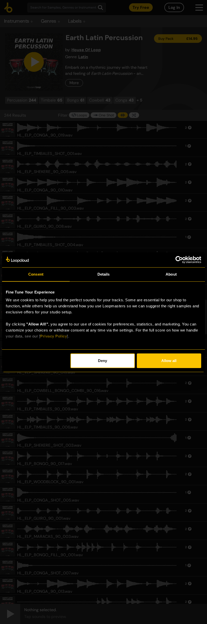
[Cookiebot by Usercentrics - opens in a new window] (179, 260)
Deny (102, 360)
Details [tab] (103, 274)
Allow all (168, 360)
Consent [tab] (35, 274)
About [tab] (171, 274)
